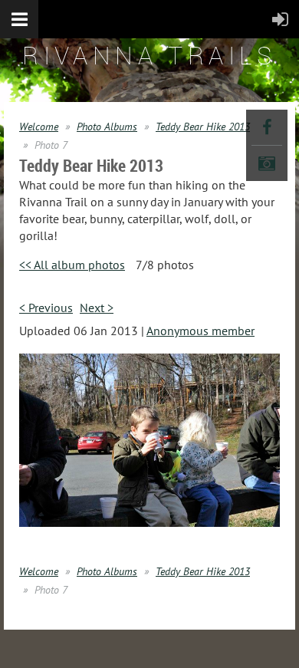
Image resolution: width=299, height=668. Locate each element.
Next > (96, 307)
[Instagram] (266, 163)
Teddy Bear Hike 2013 (203, 126)
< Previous (46, 307)
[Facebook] (266, 127)
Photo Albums (107, 126)
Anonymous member (200, 330)
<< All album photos (72, 264)
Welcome (38, 126)
